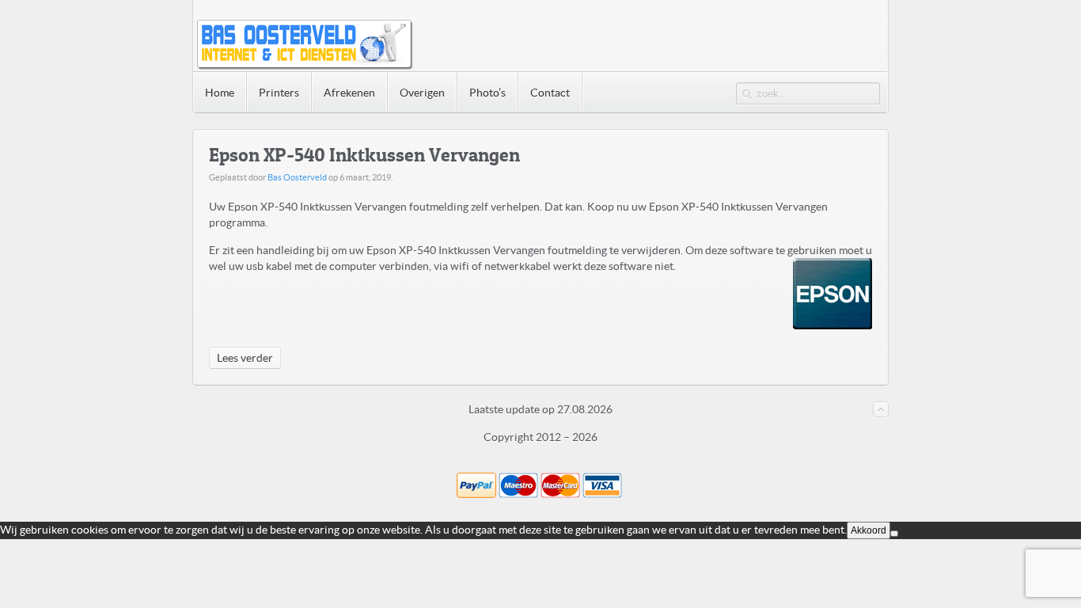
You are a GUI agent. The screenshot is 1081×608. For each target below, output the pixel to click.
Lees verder (245, 358)
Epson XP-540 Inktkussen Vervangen (364, 154)
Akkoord (868, 530)
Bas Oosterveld (297, 177)
